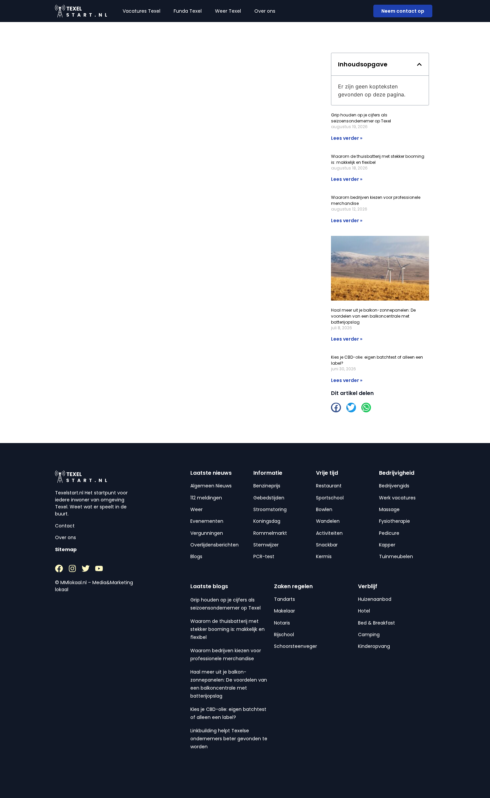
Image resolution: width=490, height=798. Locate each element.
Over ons (264, 11)
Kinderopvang (374, 646)
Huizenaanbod (374, 599)
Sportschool (330, 497)
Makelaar (284, 611)
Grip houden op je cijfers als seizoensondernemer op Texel (361, 118)
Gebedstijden (268, 497)
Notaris (282, 623)
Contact (65, 525)
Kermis (324, 556)
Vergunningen (206, 533)
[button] (419, 64)
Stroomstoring (270, 509)
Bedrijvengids (394, 485)
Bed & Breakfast (376, 623)
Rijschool (284, 634)
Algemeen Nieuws (211, 485)
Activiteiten (329, 533)
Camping (369, 634)
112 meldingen (206, 497)
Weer (196, 509)
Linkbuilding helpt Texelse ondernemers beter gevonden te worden (228, 738)
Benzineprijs (266, 485)
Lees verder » (346, 138)
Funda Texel (188, 11)
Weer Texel (228, 11)
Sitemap (66, 549)
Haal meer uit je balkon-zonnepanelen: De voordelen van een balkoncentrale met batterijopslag (373, 316)
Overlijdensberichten (214, 544)
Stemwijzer (266, 544)
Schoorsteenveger (295, 646)
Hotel (364, 611)
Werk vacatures (397, 497)
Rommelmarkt (270, 533)
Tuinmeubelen (396, 556)
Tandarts (284, 599)
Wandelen (328, 521)
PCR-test (263, 556)
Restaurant (329, 485)
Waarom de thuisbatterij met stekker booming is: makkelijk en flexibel (227, 629)
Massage (389, 509)
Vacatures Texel (141, 11)
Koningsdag (266, 521)
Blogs (196, 556)
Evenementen (206, 521)
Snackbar (327, 544)
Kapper (387, 544)
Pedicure (389, 533)
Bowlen (324, 509)
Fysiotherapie (394, 521)
